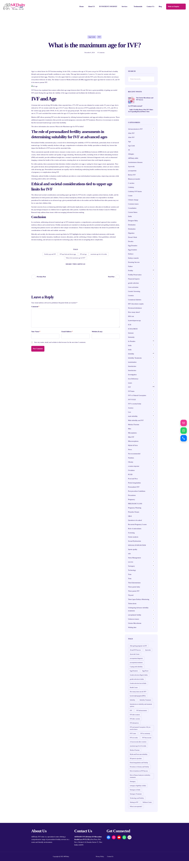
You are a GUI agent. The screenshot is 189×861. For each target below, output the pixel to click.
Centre (130, 195)
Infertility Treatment (145, 700)
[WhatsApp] (124, 837)
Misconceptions (133, 441)
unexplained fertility (134, 615)
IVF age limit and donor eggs (68, 254)
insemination (132, 362)
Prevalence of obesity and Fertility (139, 767)
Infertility (131, 354)
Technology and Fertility (137, 798)
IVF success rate (81, 105)
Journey (130, 408)
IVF (99, 37)
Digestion (131, 233)
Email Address (67, 331)
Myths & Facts (133, 445)
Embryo (130, 254)
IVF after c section (135, 719)
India (129, 345)
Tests (129, 574)
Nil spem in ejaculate (136, 758)
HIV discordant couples (136, 304)
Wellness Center (147, 802)
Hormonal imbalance (135, 308)
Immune (131, 333)
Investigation (132, 374)
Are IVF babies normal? (135, 106)
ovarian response (133, 466)
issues (130, 383)
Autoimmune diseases (135, 162)
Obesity (130, 462)
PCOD (130, 474)
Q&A (130, 516)
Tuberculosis (132, 603)
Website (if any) (97, 331)
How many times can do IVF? (138, 691)
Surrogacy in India (135, 790)
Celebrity (131, 187)
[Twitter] (67, 268)
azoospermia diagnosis (136, 658)
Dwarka (130, 241)
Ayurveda (131, 166)
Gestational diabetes (134, 300)
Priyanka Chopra (133, 512)
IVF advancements (141, 710)
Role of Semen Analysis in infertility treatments (140, 776)
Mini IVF (131, 437)
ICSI (129, 325)
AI (129, 150)
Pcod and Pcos (133, 479)
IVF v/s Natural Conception (137, 395)
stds (129, 553)
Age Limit (91, 37)
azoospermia (132, 171)
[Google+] (79, 268)
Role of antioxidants (134, 528)
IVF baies (131, 391)
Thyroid (130, 595)
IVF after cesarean (135, 714)
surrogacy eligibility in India (138, 785)
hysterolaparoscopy (134, 320)
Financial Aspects (133, 279)
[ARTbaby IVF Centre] (14, 6)
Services (124, 6)
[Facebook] (71, 268)
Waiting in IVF (134, 802)
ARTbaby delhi (133, 158)
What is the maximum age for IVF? (75, 258)
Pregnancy (131, 499)
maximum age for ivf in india (99, 254)
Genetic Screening (134, 291)
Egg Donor (145, 671)
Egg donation (132, 250)
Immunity (131, 337)
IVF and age (83, 254)
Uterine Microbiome (134, 623)
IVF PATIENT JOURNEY (108, 6)
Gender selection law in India (138, 683)
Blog (160, 6)
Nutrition (131, 458)
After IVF (131, 133)
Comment (35, 306)
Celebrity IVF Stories (135, 191)
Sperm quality (132, 549)
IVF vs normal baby (134, 404)
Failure (130, 266)
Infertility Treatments (135, 358)
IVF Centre (133, 733)
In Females (131, 341)
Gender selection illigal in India (139, 675)
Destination (132, 225)
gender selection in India (137, 679)
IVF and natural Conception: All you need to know (140, 728)
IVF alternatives (134, 723)
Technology (132, 570)
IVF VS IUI (132, 399)
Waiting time (132, 627)
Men (129, 429)
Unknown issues (133, 619)
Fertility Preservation (134, 275)
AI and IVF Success (135, 650)
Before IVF (131, 175)
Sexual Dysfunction (134, 541)
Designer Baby (133, 220)
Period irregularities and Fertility (139, 762)
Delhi (130, 216)
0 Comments (101, 52)
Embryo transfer (133, 258)
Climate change (133, 200)
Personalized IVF (133, 487)
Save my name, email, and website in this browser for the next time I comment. (60, 342)
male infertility (132, 416)
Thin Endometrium (134, 583)
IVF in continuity (145, 733)
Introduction (132, 366)
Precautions (132, 495)
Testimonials (138, 6)
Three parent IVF (133, 591)
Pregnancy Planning (134, 508)
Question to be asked (135, 520)
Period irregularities (134, 483)
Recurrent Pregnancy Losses (137, 524)
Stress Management (134, 558)
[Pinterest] (75, 268)
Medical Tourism (133, 424)
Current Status (132, 212)
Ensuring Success (133, 262)
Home (81, 6)
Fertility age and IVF (50, 254)
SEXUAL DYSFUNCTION (137, 545)
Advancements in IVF (135, 129)
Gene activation (133, 287)
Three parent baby (134, 587)
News (130, 449)
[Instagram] (114, 837)
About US (91, 6)
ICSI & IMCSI (132, 329)
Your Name (35, 331)
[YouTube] (119, 837)
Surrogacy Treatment (136, 794)
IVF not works (134, 737)
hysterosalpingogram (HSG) (137, 696)
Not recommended (134, 454)
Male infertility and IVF (135, 420)
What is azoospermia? (136, 806)
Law (129, 412)
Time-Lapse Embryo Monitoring (138, 599)
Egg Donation (132, 245)
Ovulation (131, 470)
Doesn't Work (132, 237)
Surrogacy (131, 566)
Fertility (130, 270)
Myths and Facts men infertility (138, 754)
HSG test (131, 316)
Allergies (131, 154)
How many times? (134, 312)
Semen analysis (133, 537)
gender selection (133, 283)
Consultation (132, 208)
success (130, 562)
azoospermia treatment (136, 662)
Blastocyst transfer (134, 179)
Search (151, 79)
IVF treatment (90, 120)
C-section (131, 183)
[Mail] (129, 837)
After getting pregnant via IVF (138, 646)
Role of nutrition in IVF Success (139, 771)
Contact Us (150, 6)
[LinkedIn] (84, 268)
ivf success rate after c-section (138, 742)
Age (129, 141)
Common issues (133, 204)
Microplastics (132, 433)
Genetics (131, 295)
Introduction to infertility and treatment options (141, 705)
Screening (131, 533)
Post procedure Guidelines (136, 491)
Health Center (134, 687)
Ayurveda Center (134, 654)
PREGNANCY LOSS (135, 503)
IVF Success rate (146, 737)
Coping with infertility (136, 666)
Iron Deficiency (133, 379)
